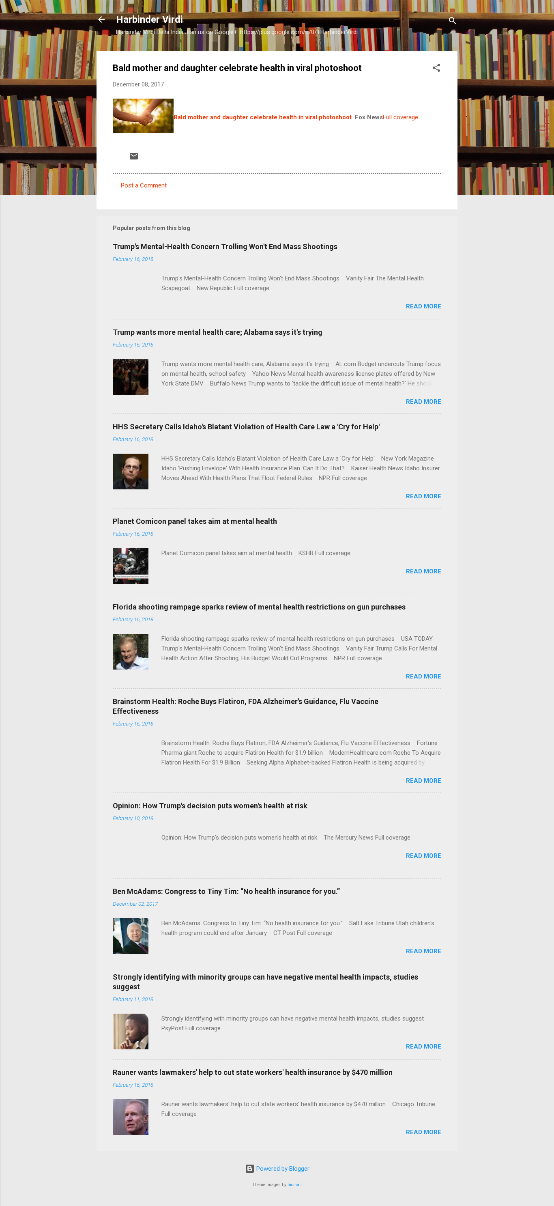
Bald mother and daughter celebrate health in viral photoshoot (263, 117)
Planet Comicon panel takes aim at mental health (195, 521)
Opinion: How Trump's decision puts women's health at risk (210, 805)
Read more (423, 306)
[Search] (452, 22)
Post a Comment (144, 185)
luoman (295, 1184)
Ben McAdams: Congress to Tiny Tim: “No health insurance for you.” (226, 891)
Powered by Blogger (282, 1168)
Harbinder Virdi (149, 19)
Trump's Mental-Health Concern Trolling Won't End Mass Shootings (225, 246)
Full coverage (400, 117)
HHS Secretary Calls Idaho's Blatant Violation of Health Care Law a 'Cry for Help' (246, 426)
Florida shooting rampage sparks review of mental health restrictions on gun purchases (259, 607)
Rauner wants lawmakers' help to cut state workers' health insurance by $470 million (253, 1072)
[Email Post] (134, 159)
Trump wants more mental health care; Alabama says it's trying (217, 332)
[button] (436, 69)
